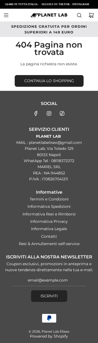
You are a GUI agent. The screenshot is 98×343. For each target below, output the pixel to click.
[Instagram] (49, 113)
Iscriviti (49, 295)
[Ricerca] (79, 15)
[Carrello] (91, 15)
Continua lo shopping (49, 80)
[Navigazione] (6, 15)
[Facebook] (36, 113)
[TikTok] (62, 113)
